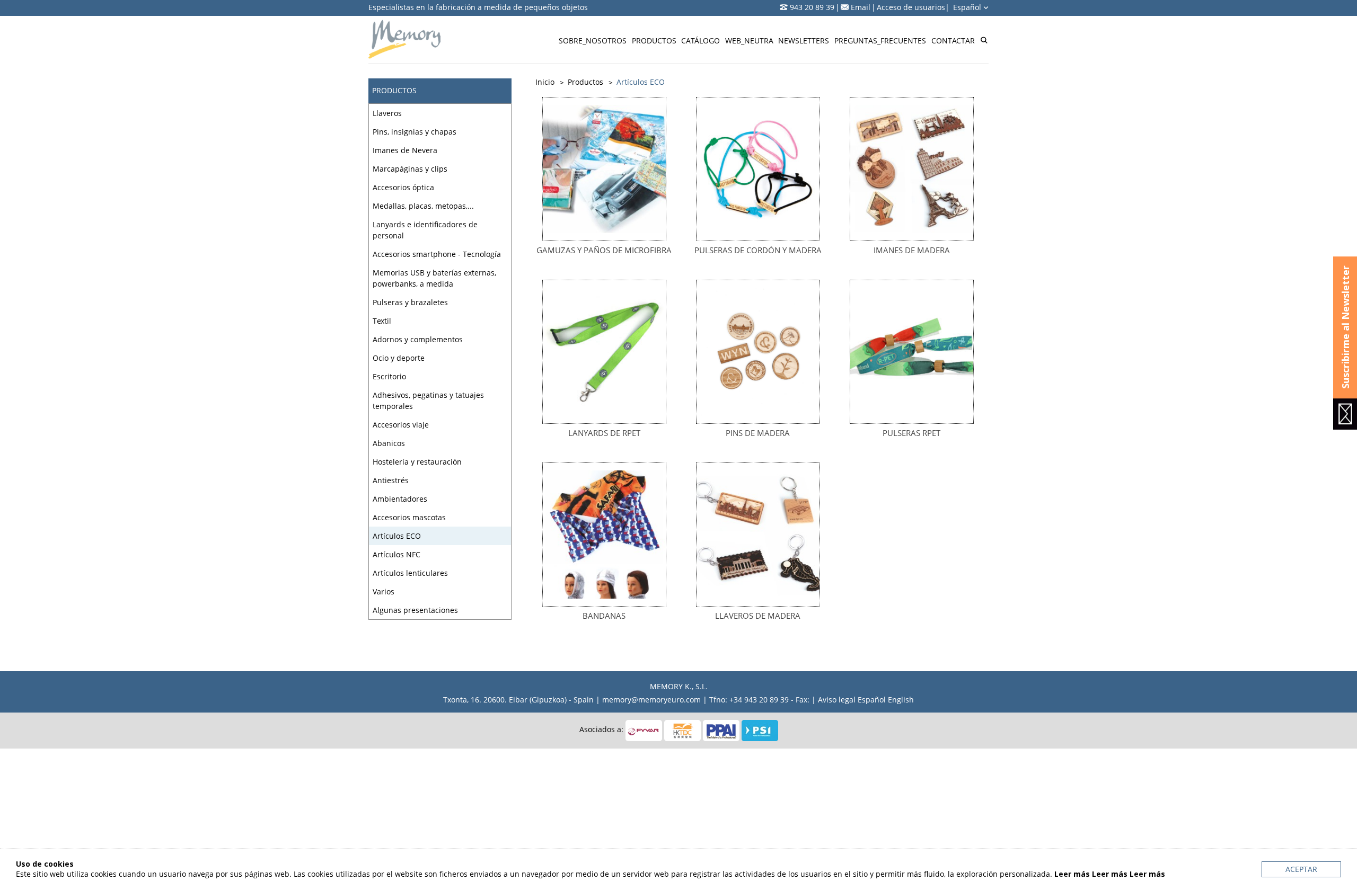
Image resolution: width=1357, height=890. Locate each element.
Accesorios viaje (401, 425)
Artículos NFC (396, 554)
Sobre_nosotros (593, 40)
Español (968, 7)
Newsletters (803, 40)
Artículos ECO (397, 536)
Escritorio (389, 376)
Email (860, 7)
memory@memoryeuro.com (651, 700)
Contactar (953, 40)
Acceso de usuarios (911, 7)
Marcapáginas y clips (410, 169)
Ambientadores (400, 499)
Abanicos (389, 443)
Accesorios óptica (403, 187)
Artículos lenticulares (410, 573)
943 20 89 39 (812, 7)
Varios (383, 591)
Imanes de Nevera (405, 150)
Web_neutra (749, 40)
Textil (382, 321)
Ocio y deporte (399, 358)
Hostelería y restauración (417, 462)
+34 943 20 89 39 (759, 700)
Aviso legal (837, 700)
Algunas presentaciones (415, 610)
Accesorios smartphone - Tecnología (437, 254)
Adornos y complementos (418, 339)
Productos (654, 40)
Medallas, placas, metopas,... (423, 206)
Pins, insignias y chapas (414, 132)
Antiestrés (391, 480)
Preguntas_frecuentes (880, 40)
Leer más (1072, 874)
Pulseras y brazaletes (410, 302)
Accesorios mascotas (409, 517)
